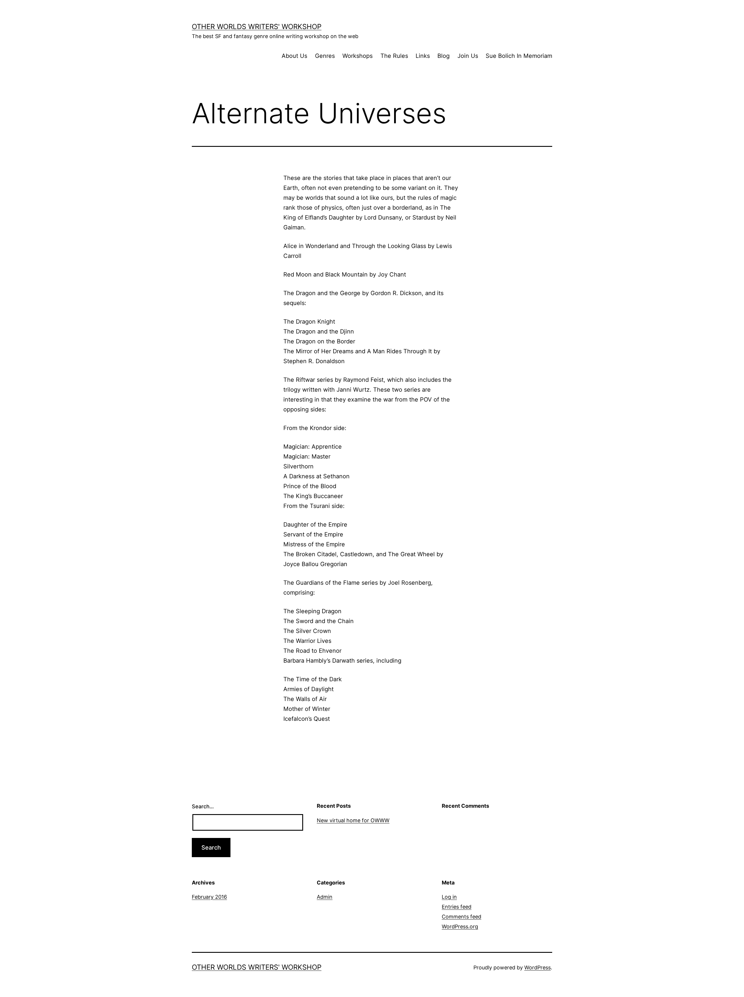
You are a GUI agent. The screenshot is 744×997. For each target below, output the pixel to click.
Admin (324, 897)
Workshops (357, 55)
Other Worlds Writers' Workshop (256, 26)
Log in (449, 897)
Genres (325, 55)
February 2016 (209, 897)
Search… (203, 806)
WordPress (537, 967)
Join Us (467, 55)
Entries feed (456, 907)
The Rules (394, 55)
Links (423, 55)
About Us (294, 55)
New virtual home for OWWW (353, 820)
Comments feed (461, 917)
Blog (443, 55)
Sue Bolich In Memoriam (519, 55)
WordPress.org (460, 926)
